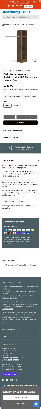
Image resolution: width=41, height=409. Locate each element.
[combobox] (20, 17)
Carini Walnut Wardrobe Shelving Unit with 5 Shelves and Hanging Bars (19, 25)
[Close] (37, 388)
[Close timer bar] (40, 1)
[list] (20, 46)
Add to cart (27, 117)
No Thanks (21, 403)
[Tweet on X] (10, 137)
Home (3, 23)
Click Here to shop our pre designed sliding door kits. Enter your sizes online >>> (19, 319)
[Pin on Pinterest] (17, 137)
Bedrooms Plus (8, 71)
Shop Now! (28, 7)
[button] (34, 12)
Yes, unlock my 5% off (21, 397)
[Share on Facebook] (14, 137)
